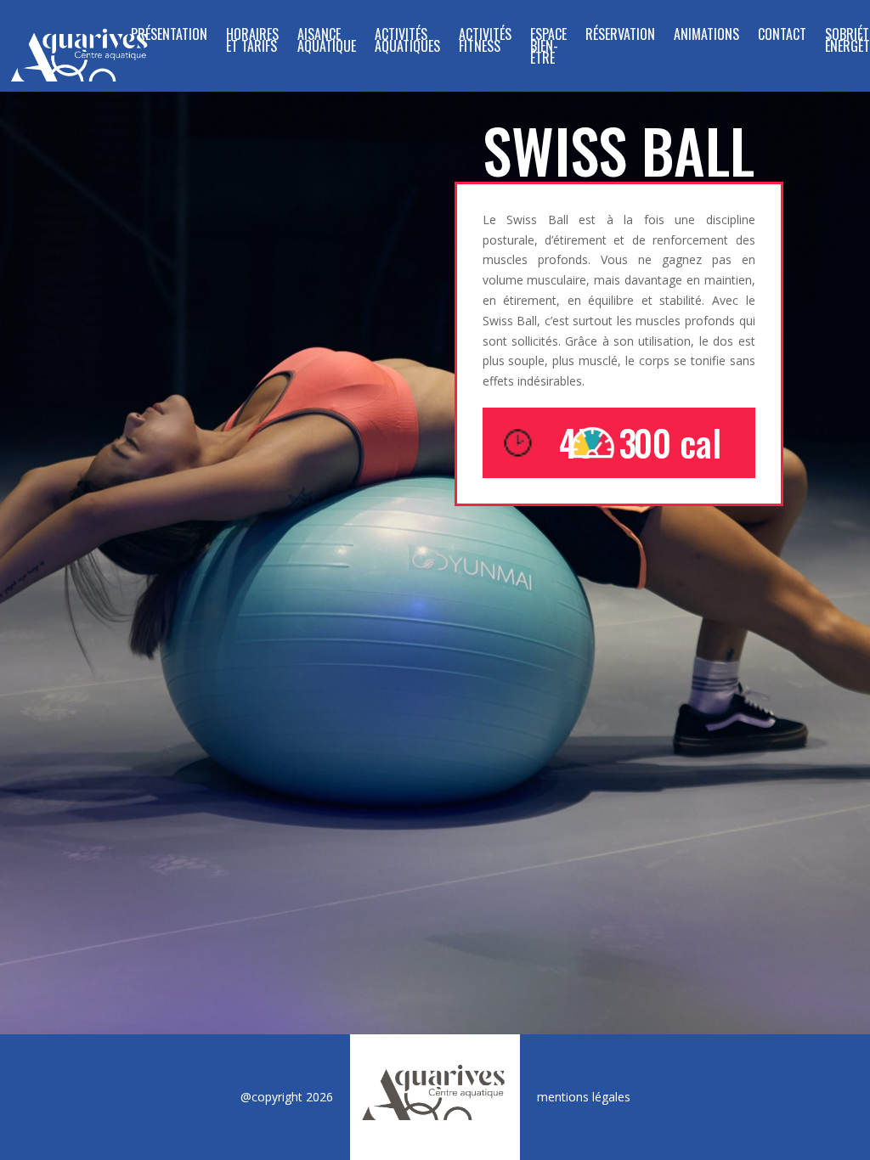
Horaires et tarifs (252, 42)
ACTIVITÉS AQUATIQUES (407, 42)
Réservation (620, 36)
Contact (782, 36)
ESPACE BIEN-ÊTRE (548, 48)
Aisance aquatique (326, 42)
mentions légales (583, 1097)
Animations (706, 36)
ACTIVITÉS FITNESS (485, 42)
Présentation (169, 36)
